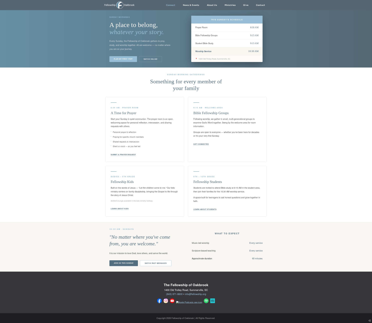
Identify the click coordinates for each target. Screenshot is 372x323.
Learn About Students (204, 209)
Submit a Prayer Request (123, 155)
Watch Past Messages (156, 263)
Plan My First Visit (123, 59)
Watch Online (150, 59)
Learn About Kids (119, 209)
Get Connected (201, 144)
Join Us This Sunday (124, 263)
